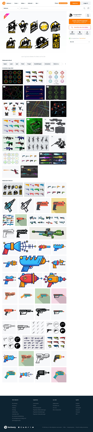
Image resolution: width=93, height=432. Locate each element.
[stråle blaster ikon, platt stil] (21, 220)
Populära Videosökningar (39, 414)
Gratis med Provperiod (79, 21)
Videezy (14, 407)
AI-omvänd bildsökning (18, 416)
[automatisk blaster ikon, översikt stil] (42, 358)
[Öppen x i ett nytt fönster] (30, 427)
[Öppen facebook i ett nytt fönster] (18, 427)
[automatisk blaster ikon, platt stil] (26, 358)
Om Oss (55, 407)
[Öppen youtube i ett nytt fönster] (33, 427)
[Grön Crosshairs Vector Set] (56, 92)
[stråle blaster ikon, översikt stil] (9, 327)
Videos (22, 3)
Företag (14, 410)
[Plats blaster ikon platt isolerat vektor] (58, 358)
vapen (5, 64)
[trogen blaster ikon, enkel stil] (22, 233)
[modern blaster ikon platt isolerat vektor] (26, 296)
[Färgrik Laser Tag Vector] (56, 77)
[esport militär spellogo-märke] (34, 126)
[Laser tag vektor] (55, 126)
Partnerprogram (37, 407)
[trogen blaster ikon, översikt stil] (26, 205)
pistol (22, 64)
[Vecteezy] (3, 3)
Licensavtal (36, 403)
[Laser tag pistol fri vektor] (34, 77)
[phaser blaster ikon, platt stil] (58, 374)
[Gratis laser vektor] (37, 109)
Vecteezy (14, 405)
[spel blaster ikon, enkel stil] (26, 312)
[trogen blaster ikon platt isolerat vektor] (42, 205)
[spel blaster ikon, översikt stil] (23, 327)
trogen (29, 64)
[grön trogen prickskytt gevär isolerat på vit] (47, 233)
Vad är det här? (82, 38)
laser (11, 64)
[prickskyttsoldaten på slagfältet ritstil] (58, 143)
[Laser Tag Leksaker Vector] (13, 126)
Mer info (72, 41)
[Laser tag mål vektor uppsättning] (12, 77)
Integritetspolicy (70, 427)
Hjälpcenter (56, 403)
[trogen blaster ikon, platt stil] (58, 205)
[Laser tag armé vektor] (13, 143)
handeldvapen (37, 64)
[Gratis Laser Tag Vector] (12, 92)
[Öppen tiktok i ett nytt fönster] (28, 427)
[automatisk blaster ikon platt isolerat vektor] (9, 296)
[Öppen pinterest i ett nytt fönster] (25, 427)
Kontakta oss (56, 405)
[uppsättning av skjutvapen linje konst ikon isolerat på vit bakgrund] (38, 327)
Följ (88, 16)
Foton (15, 3)
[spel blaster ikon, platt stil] (58, 296)
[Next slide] (64, 64)
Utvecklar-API (15, 414)
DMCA (34, 405)
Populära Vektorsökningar (39, 410)
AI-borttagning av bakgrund (19, 418)
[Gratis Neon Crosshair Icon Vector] (11, 158)
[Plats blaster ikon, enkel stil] (42, 374)
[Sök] (84, 8)
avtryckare (47, 64)
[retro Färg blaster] (9, 358)
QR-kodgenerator (16, 420)
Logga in (85, 3)
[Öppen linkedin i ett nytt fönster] (23, 427)
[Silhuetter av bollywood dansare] (37, 143)
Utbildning (14, 412)
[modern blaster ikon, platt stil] (42, 296)
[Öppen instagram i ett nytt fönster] (21, 427)
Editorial (30, 3)
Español (78, 405)
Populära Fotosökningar (39, 412)
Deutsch (78, 410)
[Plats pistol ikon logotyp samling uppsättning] (56, 327)
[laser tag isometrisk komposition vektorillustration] (58, 109)
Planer (56, 3)
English (77, 403)
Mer (37, 3)
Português (78, 407)
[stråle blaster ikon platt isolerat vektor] (9, 312)
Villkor (64, 427)
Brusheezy (14, 403)
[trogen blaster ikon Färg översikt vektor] (9, 205)
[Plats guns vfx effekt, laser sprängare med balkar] (52, 158)
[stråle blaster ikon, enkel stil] (42, 312)
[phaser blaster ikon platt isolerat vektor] (9, 374)
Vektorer (8, 3)
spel (17, 64)
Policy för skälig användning (82, 427)
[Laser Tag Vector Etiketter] (12, 189)
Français (78, 412)
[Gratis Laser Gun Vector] (29, 158)
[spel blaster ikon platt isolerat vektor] (58, 312)
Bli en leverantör (57, 410)
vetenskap (56, 64)
